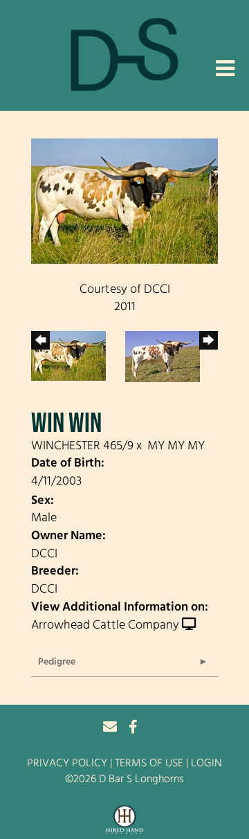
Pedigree (56, 662)
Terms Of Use (149, 763)
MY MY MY (176, 446)
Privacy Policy (67, 763)
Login (206, 763)
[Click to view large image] (124, 201)
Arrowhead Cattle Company (105, 626)
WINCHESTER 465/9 (82, 446)
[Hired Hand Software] (125, 820)
